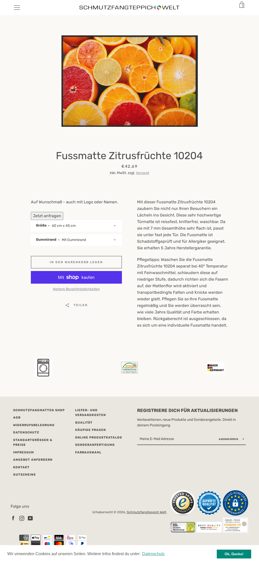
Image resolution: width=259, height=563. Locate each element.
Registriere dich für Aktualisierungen (187, 410)
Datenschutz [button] (153, 554)
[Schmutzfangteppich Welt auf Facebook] (13, 518)
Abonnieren (229, 439)
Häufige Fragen (90, 430)
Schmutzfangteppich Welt (146, 512)
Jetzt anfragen (47, 215)
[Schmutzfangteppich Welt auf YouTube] (30, 518)
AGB (16, 417)
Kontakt (21, 467)
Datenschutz (26, 432)
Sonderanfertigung (95, 445)
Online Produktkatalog (98, 437)
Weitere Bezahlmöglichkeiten (76, 289)
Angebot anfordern (33, 459)
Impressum (23, 452)
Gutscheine (24, 474)
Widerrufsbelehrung (34, 425)
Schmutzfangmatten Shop (39, 410)
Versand (142, 173)
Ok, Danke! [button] (234, 554)
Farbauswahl (88, 452)
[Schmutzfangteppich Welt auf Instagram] (21, 518)
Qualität (84, 422)
